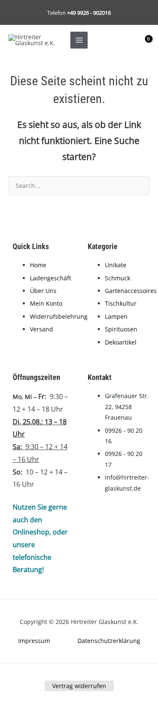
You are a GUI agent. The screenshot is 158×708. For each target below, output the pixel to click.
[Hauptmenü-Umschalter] (79, 40)
